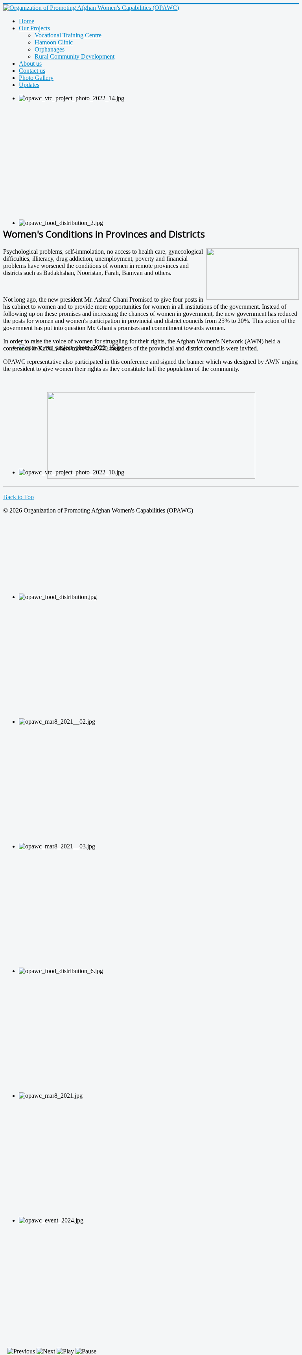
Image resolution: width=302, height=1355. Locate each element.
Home (26, 21)
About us (30, 63)
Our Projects (34, 28)
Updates (29, 84)
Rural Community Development (74, 56)
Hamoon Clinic (54, 42)
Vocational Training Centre (68, 35)
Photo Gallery (36, 77)
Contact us (32, 70)
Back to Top (18, 497)
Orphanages (49, 49)
